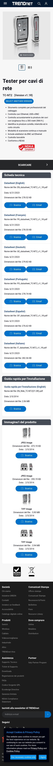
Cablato (5, 633)
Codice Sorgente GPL (11, 685)
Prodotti (6, 620)
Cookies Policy (13, 751)
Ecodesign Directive (10, 689)
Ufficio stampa (34, 591)
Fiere (30, 609)
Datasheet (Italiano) (14, 343)
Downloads (7, 671)
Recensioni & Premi (36, 600)
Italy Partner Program (37, 662)
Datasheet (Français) (15, 215)
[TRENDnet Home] (22, 3)
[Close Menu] (5, 3)
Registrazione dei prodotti (13, 676)
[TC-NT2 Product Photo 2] (22, 68)
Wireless (5, 629)
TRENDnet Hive (8, 652)
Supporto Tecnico (9, 662)
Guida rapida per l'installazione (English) (25, 386)
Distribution (33, 633)
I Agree (43, 757)
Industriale (6, 642)
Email (39, 205)
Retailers (32, 629)
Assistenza (7, 658)
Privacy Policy (37, 748)
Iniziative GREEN (9, 596)
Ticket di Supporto (10, 667)
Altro (4, 647)
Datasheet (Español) (14, 311)
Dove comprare (36, 620)
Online (31, 624)
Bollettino (32, 605)
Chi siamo (6, 591)
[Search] (39, 4)
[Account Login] (46, 4)
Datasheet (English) (14, 183)
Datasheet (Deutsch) (14, 247)
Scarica (17, 205)
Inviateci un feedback (11, 605)
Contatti (5, 600)
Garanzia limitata (9, 694)
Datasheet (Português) (16, 279)
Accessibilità (7, 609)
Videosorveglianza (10, 638)
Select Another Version (19, 101)
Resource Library (35, 614)
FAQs (4, 680)
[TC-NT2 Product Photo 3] (29, 68)
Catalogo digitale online (12, 614)
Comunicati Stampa (38, 587)
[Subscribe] (48, 714)
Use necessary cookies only (23, 757)
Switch (5, 624)
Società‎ (6, 587)
